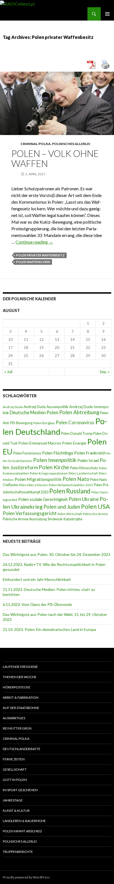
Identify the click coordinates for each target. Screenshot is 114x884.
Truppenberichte (18, 852)
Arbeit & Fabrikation (20, 697)
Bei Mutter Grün (17, 728)
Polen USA (95, 506)
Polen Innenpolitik (54, 460)
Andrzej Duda (13, 407)
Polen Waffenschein (33, 262)
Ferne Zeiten (14, 759)
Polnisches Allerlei (71, 144)
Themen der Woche (20, 677)
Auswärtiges (14, 718)
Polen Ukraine (84, 499)
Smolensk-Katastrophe (65, 519)
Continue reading (34, 241)
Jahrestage (13, 800)
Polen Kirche (54, 467)
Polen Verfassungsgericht (30, 513)
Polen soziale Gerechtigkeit (43, 499)
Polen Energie (74, 443)
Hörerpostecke (16, 687)
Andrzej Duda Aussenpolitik (46, 406)
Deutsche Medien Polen (34, 412)
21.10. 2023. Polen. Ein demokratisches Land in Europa (49, 629)
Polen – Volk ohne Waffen (55, 158)
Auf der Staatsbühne (21, 708)
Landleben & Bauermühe (24, 821)
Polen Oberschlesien (33, 485)
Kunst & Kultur (16, 810)
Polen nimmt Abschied (22, 831)
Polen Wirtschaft (70, 514)
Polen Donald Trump (76, 433)
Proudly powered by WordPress (26, 877)
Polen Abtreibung (79, 412)
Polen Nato (76, 479)
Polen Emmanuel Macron (39, 443)
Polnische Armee (95, 514)
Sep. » (105, 371)
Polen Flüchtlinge (57, 452)
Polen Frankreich (90, 452)
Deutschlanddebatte (21, 749)
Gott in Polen (15, 780)
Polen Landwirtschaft (83, 473)
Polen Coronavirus (75, 422)
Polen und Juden (61, 507)
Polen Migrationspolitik (38, 479)
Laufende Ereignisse (20, 667)
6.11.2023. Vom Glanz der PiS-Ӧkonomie (37, 604)
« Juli (8, 371)
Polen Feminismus (27, 453)
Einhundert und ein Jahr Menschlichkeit (37, 579)
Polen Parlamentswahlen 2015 (71, 485)
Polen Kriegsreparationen (49, 473)
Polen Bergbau (44, 423)
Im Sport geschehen (20, 790)
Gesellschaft (15, 769)
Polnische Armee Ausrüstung (25, 519)
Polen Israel (88, 460)
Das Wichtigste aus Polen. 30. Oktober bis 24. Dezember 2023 (56, 554)
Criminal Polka (35, 144)
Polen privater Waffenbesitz (40, 255)
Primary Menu (107, 14)
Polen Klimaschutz (84, 468)
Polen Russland (69, 491)
